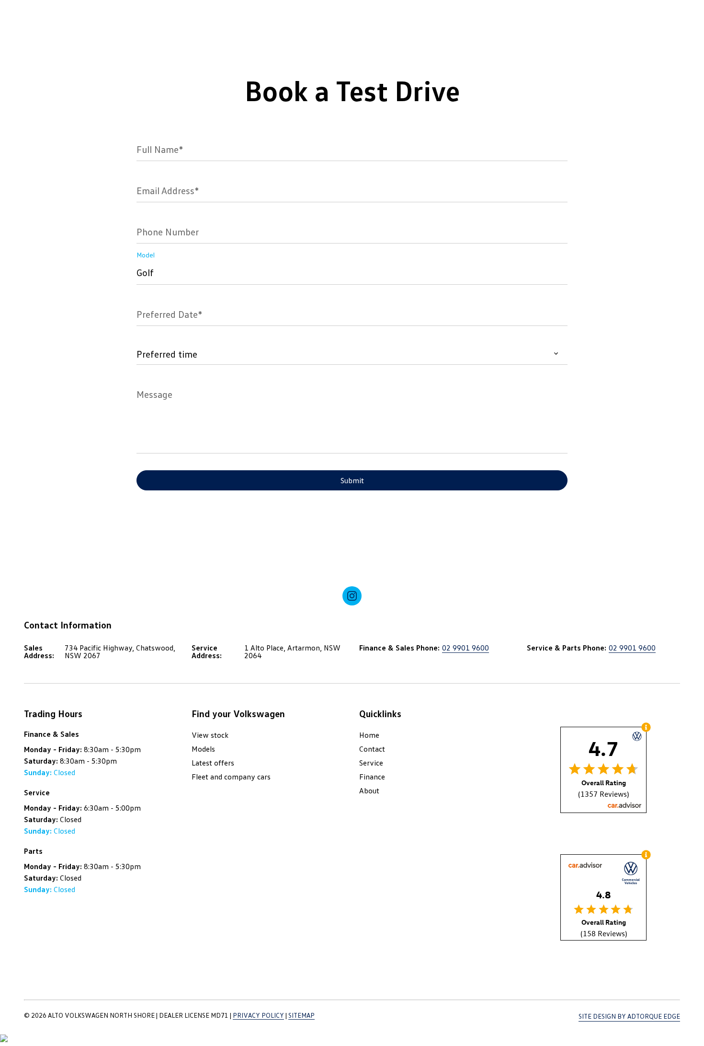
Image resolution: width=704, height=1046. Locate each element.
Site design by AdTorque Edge (629, 1016)
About (369, 790)
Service (371, 762)
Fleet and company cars (231, 776)
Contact (372, 749)
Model (145, 255)
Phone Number (167, 231)
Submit (352, 480)
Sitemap (301, 1015)
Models (203, 749)
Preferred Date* (169, 314)
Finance (372, 776)
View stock (210, 735)
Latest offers (213, 762)
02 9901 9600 (465, 647)
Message (154, 394)
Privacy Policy (258, 1015)
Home (369, 735)
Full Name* (159, 149)
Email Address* (167, 190)
